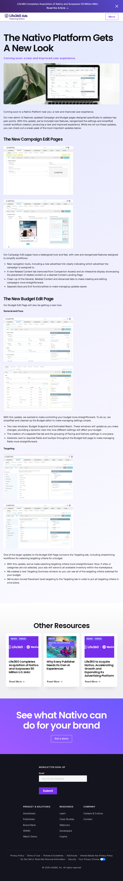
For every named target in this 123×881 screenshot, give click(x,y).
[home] (16, 17)
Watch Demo (30, 836)
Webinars (65, 825)
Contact (87, 819)
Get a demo (61, 738)
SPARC (27, 830)
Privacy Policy (17, 855)
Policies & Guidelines (53, 855)
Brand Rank (29, 825)
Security (72, 859)
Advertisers (29, 813)
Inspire (63, 836)
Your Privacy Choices (89, 859)
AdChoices (72, 855)
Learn (63, 813)
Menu (112, 16)
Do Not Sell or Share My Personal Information (43, 859)
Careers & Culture (93, 813)
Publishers (29, 819)
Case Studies (67, 819)
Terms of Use (33, 855)
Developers (66, 830)
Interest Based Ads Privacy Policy (96, 855)
